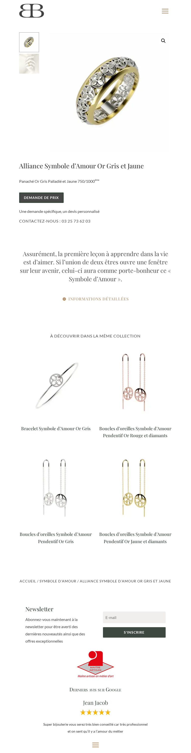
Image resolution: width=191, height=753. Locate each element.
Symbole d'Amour (58, 581)
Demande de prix (41, 197)
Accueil (28, 581)
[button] (163, 40)
